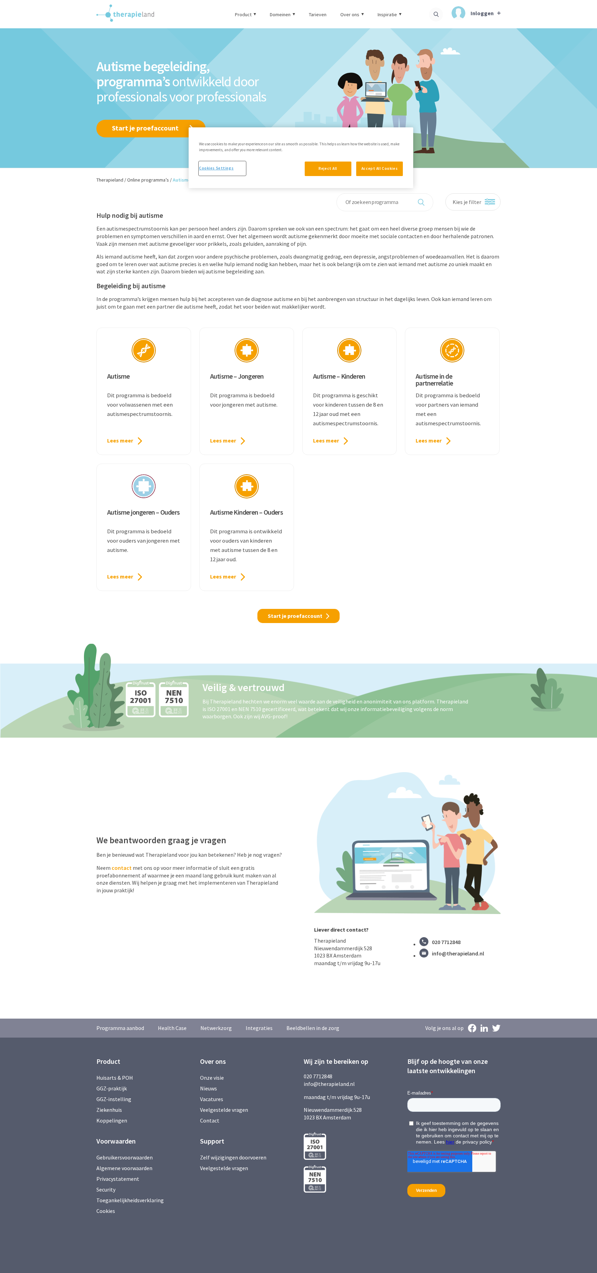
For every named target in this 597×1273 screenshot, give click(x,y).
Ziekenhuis (109, 1109)
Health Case (172, 1027)
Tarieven (317, 14)
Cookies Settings (216, 168)
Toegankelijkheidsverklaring (130, 1200)
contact (122, 867)
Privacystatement (117, 1178)
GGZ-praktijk (111, 1088)
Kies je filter (467, 201)
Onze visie (212, 1077)
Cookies (105, 1210)
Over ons (349, 14)
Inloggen (482, 12)
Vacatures (211, 1099)
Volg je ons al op (444, 1027)
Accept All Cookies (379, 168)
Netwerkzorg (216, 1027)
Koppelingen (111, 1120)
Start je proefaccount (145, 128)
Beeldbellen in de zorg (312, 1027)
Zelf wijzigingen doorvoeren (233, 1157)
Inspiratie (387, 14)
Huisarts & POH (114, 1077)
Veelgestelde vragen (224, 1109)
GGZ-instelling (113, 1099)
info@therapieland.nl (458, 953)
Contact (209, 1120)
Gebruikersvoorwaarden (124, 1157)
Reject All (328, 168)
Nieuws (208, 1088)
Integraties (259, 1027)
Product (243, 14)
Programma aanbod (120, 1027)
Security (105, 1189)
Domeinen (280, 14)
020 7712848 (446, 942)
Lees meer (120, 440)
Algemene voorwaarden (124, 1168)
